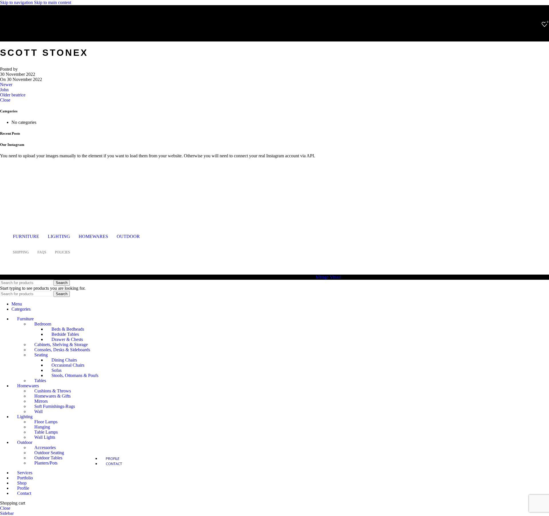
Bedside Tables (65, 334)
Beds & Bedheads (67, 329)
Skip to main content (52, 2)
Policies (62, 252)
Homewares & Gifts (52, 396)
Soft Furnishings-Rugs (54, 406)
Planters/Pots (45, 463)
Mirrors (41, 401)
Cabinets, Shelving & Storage (61, 344)
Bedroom (42, 323)
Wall (38, 411)
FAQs (41, 252)
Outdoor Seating (49, 452)
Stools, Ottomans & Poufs (74, 375)
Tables (40, 380)
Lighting (59, 236)
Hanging (42, 426)
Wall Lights (44, 437)
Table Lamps (46, 432)
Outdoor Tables (48, 457)
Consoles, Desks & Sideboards (62, 349)
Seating (41, 354)
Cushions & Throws (52, 390)
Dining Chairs (64, 360)
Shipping (21, 252)
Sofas (56, 370)
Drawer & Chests (67, 339)
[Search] (536, 24)
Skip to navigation (17, 2)
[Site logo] (41, 32)
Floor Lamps (45, 421)
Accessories (45, 447)
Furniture (26, 236)
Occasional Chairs (67, 365)
